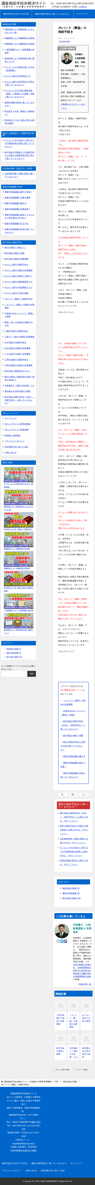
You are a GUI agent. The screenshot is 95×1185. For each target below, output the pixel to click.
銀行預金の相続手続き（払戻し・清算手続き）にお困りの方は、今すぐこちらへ (74, 817)
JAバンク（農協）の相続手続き (19, 299)
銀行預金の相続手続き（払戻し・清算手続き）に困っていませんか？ (19, 400)
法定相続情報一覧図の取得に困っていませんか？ (19, 175)
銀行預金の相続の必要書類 (16, 259)
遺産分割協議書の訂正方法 (16, 223)
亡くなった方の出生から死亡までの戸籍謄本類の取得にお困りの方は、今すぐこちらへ (74, 852)
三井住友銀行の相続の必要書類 (60, 1019)
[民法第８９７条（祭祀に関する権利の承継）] (18, 578)
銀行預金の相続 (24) (71, 898)
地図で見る (36, 1122)
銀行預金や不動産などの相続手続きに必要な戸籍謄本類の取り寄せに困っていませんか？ (19, 155)
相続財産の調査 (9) (71, 888)
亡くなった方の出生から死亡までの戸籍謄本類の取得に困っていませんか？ (19, 143)
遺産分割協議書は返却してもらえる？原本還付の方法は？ (19, 216)
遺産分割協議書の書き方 (74, 756)
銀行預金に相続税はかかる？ (17, 371)
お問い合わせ (11, 452)
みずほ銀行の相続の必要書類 (17, 348)
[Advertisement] (73, 326)
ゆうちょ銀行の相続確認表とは (18, 282)
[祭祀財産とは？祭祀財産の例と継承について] (18, 620)
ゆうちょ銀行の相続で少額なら (64, 1070)
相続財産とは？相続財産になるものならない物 (19, 30)
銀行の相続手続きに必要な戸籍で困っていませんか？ (72, 746)
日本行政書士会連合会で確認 (23, 1150)
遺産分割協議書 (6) (71, 893)
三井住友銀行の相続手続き (16, 360)
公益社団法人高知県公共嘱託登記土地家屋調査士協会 (82, 973)
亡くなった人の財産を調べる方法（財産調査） (19, 68)
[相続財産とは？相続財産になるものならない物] (18, 497)
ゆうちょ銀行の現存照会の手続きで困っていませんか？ (19, 83)
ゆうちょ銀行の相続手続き (16, 264)
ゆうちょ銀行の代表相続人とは (18, 287)
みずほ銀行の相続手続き (15, 342)
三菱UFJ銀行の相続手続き (16, 331)
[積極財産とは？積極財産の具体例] (18, 539)
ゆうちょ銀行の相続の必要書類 (18, 270)
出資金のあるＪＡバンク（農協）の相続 (19, 315)
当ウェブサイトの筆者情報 (16, 430)
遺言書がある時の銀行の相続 (86, 1052)
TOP (31, 1082)
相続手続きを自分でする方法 (16, 14)
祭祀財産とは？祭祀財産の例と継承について (19, 60)
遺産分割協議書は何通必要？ (17, 209)
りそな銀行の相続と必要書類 (17, 354)
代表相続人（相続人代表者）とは (73, 1052)
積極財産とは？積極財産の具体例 (19, 38)
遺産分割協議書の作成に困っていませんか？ (19, 230)
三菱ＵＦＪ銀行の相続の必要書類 (19, 337)
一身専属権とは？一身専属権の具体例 (19, 51)
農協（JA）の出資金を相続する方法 (19, 323)
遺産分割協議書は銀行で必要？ (18, 192)
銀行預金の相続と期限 (73, 736)
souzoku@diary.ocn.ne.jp (23, 1143)
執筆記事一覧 (85, 984)
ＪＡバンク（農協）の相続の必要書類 (73, 1021)
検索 (31, 674)
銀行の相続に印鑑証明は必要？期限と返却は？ (19, 378)
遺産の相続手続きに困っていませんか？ (53, 14)
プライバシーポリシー (14, 441)
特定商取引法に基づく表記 (16, 447)
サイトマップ (82, 14)
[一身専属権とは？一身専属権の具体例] (18, 601)
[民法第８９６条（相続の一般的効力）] (18, 520)
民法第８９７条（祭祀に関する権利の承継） (19, 121)
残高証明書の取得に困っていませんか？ (19, 104)
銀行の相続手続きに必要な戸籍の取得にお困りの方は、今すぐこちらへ (74, 830)
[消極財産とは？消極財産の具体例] (18, 559)
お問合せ (83, 7)
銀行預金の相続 (64, 42)
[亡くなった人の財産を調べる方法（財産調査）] (18, 474)
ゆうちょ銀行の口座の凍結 (86, 1018)
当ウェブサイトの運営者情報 (17, 424)
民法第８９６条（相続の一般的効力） (19, 112)
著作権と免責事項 (13, 435)
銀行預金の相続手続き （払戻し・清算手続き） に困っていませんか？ (72, 725)
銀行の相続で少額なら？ (15, 247)
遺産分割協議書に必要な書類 (17, 198)
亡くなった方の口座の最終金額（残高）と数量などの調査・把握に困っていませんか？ (19, 93)
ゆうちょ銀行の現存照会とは (17, 76)
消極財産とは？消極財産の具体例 (19, 44)
